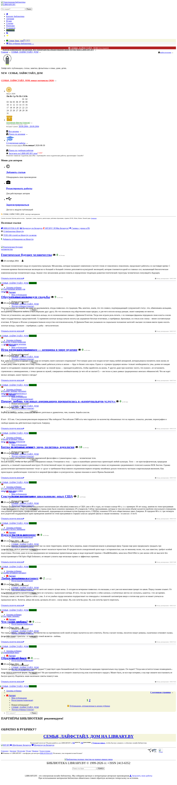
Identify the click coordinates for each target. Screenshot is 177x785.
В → (21, 43)
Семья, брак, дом (19, 41)
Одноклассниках (98, 743)
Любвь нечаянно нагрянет (19, 578)
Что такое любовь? (14, 621)
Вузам (9, 21)
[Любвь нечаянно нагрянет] (13, 573)
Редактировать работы (19, 188)
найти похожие (165, 52)
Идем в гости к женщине (18, 535)
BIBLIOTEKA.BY (11, 228)
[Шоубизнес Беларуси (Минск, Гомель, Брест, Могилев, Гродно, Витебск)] (5, 745)
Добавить (10, 30)
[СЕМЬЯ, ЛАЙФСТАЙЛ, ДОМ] (7, 65)
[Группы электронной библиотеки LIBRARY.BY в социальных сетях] (7, 36)
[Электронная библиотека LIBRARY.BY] (13, 2)
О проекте (10, 28)
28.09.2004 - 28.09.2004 (29, 126)
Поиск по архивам (17, 134)
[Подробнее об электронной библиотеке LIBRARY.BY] (160, 752)
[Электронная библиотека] (8, 4)
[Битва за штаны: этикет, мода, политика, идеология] (14, 441)
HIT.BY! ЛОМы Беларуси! (57, 228)
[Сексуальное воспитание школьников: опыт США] (14, 491)
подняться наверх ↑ (9, 713)
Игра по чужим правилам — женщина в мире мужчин (39, 349)
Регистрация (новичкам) (22, 700)
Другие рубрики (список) (22, 709)
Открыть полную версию (12, 278)
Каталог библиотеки (15, 16)
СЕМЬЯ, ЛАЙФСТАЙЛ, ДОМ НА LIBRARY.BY (88, 736)
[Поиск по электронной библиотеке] (7, 33)
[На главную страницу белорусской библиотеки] (89, 759)
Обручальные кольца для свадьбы (25, 297)
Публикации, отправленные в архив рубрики (90, 706)
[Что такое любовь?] (10, 616)
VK (73, 743)
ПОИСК (101, 768)
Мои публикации (19, 698)
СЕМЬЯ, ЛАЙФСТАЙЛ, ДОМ (84, 48)
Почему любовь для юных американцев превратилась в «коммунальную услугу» (58, 401)
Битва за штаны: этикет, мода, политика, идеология (37, 447)
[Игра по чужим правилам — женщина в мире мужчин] (14, 344)
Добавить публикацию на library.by (18, 239)
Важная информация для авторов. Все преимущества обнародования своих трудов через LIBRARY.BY (48, 50)
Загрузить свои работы (142, 776)
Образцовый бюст (13, 658)
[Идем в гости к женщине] (13, 529)
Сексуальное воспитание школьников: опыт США (37, 496)
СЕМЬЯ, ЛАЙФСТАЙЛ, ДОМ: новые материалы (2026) (27, 80)
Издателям (21, 751)
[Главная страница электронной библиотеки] (7, 14)
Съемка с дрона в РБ (80, 228)
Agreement (94, 218)
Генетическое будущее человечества (26, 254)
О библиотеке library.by (13, 231)
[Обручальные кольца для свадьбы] (14, 291)
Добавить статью (16, 172)
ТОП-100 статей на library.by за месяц (20, 235)
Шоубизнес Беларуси (21, 745)
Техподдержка (45, 751)
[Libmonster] (152, 752)
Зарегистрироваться (17, 204)
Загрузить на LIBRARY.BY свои (23, 153)
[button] (11, 696)
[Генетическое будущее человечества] (14, 249)
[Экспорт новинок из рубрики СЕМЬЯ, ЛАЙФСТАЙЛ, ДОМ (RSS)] (1, 214)
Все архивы (14, 131)
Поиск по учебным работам (21, 150)
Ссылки (9, 23)
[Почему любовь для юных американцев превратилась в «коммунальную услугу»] (14, 396)
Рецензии (10, 26)
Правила (35, 751)
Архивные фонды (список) (18, 123)
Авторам (10, 19)
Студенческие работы (15, 143)
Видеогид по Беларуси (32, 228)
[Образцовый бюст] (10, 652)
